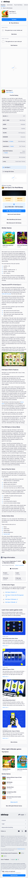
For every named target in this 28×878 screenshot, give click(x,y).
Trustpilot (15, 859)
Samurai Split (7, 534)
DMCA (5, 856)
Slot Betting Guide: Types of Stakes (11, 731)
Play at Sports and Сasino (15, 210)
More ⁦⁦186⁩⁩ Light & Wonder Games (14, 805)
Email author (15, 568)
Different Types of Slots (8, 669)
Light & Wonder (9, 92)
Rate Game (14, 34)
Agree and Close (14, 875)
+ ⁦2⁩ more (11, 141)
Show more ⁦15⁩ (14, 802)
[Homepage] (6, 2)
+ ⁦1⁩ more (11, 146)
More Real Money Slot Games (14, 219)
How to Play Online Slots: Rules (10, 638)
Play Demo (3, 4)
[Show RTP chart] (7, 116)
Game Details (9, 4)
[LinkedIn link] (25, 831)
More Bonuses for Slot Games (14, 222)
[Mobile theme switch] (25, 2)
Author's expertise (19, 565)
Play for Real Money (18, 4)
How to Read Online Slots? (9, 700)
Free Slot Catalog (14, 95)
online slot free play (6, 293)
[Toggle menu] (1, 1)
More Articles (14, 742)
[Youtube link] (18, 831)
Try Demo (14, 19)
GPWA (22, 853)
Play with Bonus (15, 23)
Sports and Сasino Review (14, 214)
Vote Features (14, 45)
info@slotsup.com (20, 848)
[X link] (22, 831)
